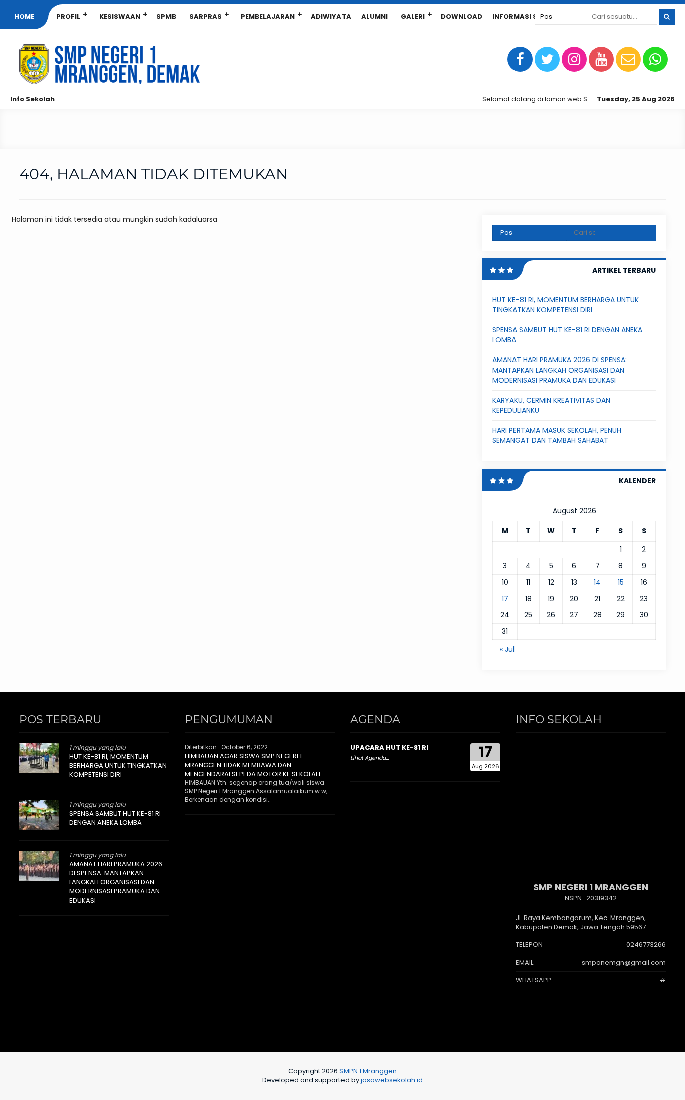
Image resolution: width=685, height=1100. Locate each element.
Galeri (413, 16)
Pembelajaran (268, 16)
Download (461, 16)
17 (505, 599)
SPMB (166, 16)
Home (24, 16)
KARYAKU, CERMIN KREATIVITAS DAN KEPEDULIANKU (551, 405)
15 (621, 582)
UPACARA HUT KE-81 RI (389, 747)
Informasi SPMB (522, 16)
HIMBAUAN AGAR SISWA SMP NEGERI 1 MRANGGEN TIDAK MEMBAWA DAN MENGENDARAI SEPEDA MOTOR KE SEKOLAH (252, 765)
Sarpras (205, 16)
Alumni (374, 16)
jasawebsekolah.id (392, 1080)
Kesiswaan (119, 16)
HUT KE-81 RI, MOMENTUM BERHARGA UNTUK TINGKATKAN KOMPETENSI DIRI (565, 305)
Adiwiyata (331, 16)
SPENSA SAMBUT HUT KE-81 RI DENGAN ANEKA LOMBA (567, 335)
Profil (68, 16)
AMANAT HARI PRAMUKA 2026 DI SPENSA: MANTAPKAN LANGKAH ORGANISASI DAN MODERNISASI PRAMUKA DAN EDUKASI (559, 370)
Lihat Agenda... (369, 758)
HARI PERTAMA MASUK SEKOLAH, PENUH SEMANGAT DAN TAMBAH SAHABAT (556, 435)
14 (597, 582)
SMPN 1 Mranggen (368, 1071)
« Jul (507, 649)
